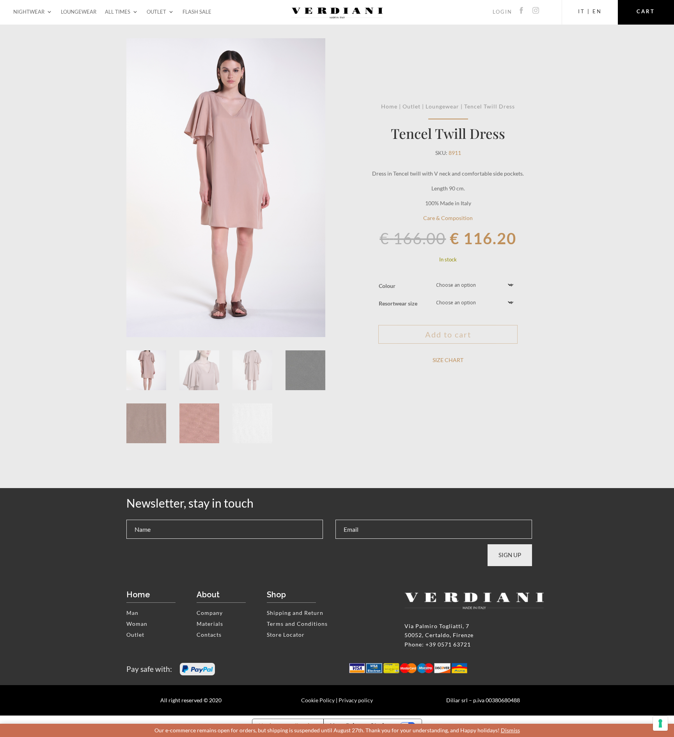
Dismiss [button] (510, 730)
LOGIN (502, 12)
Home (389, 106)
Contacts (209, 634)
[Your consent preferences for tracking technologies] (660, 723)
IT (581, 11)
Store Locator (286, 634)
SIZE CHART (448, 360)
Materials (210, 623)
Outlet (156, 13)
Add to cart (448, 334)
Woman (136, 623)
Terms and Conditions (297, 623)
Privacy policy (356, 700)
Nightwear (28, 13)
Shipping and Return (295, 612)
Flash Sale (197, 13)
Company (210, 612)
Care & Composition (448, 218)
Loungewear (78, 13)
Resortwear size (398, 303)
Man (132, 612)
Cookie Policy (318, 700)
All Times (117, 13)
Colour (387, 285)
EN (597, 11)
